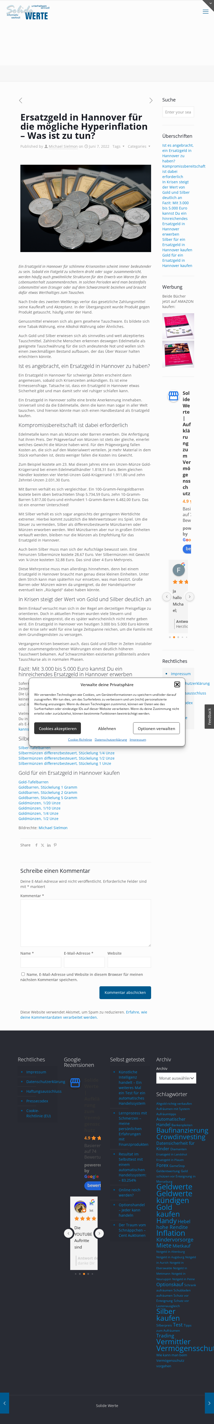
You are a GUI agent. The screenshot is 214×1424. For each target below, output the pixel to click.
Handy (166, 1220)
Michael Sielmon (63, 146)
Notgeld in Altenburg (170, 1252)
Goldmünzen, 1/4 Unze (38, 813)
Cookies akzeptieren (57, 728)
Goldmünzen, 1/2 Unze (38, 818)
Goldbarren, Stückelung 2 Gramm (48, 792)
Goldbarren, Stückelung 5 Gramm (48, 797)
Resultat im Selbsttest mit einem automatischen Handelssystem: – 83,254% (132, 1167)
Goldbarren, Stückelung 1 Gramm (48, 787)
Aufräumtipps (166, 1114)
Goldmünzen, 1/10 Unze (40, 808)
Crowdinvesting (180, 1136)
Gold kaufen (168, 1210)
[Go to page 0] (169, 637)
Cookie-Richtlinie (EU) (38, 1113)
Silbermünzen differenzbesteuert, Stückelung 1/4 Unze (67, 752)
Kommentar (32, 895)
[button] (177, 684)
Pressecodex (37, 1100)
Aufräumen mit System (173, 1109)
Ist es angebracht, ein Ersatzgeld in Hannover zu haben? (178, 153)
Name (27, 953)
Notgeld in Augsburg (170, 1257)
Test (178, 1324)
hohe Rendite (172, 1227)
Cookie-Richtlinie (80, 739)
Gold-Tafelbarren (34, 781)
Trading (165, 1335)
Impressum (138, 739)
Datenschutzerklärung (111, 739)
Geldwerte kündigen (174, 1196)
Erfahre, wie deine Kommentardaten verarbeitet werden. (83, 1015)
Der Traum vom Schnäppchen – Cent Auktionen (132, 1230)
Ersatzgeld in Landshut (171, 1154)
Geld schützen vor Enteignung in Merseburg (175, 1176)
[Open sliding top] (208, 6)
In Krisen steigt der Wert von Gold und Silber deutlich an (176, 189)
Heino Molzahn (91, 1203)
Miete (163, 1245)
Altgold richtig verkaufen (174, 1103)
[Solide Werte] (28, 12)
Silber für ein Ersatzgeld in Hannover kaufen (177, 244)
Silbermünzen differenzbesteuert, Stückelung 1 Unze (65, 763)
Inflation (170, 1233)
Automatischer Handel (171, 1121)
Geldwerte (174, 1186)
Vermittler (173, 1341)
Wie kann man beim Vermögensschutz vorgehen (171, 1360)
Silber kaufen (168, 1314)
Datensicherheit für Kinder (175, 1146)
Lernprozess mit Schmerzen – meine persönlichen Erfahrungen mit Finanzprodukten (133, 1128)
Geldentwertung (168, 1171)
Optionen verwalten (156, 728)
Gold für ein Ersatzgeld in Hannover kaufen (177, 260)
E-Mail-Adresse (78, 953)
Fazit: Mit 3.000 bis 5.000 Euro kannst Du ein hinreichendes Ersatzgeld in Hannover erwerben (175, 218)
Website (115, 953)
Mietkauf (182, 1246)
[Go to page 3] (182, 637)
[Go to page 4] (186, 637)
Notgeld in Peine (183, 1279)
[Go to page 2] (178, 637)
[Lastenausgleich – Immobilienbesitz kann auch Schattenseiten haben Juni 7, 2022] (4, 1403)
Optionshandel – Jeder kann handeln (132, 1210)
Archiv (161, 1068)
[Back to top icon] (188, 1413)
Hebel (184, 1221)
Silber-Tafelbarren (35, 747)
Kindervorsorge (174, 1239)
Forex (162, 1165)
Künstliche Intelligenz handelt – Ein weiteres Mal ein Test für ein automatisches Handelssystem (132, 1087)
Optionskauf (169, 1284)
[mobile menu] (205, 11)
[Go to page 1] (174, 637)
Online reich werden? (129, 1192)
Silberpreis (164, 1325)
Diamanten (178, 1149)
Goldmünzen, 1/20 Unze (40, 802)
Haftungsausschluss (40, 1091)
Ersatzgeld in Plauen (170, 1160)
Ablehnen (107, 728)
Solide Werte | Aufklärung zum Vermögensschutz (187, 443)
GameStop (177, 1166)
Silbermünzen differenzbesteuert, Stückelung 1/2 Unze (67, 758)
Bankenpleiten (181, 1125)
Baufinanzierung (182, 1130)
